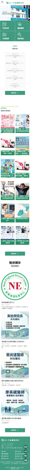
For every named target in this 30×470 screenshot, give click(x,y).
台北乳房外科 (6, 463)
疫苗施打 (2, 462)
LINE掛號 (20, 458)
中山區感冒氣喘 (23, 463)
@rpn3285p (10, 444)
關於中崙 (19, 456)
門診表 (19, 451)
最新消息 (6, 456)
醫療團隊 (6, 453)
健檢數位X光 (9, 462)
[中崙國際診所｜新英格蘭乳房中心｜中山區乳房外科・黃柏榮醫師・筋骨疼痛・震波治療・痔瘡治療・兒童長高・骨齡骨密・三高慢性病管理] (15, 3)
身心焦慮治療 (17, 462)
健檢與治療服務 (21, 453)
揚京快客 (13, 467)
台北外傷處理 (14, 463)
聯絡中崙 (6, 458)
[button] (13, 19)
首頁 (5, 451)
